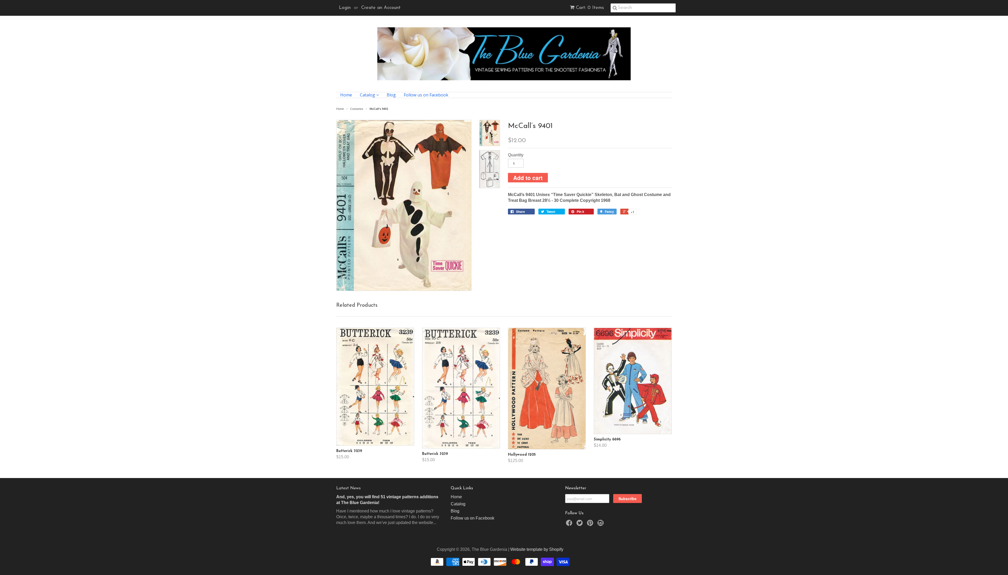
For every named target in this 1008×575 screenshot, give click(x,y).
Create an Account (381, 8)
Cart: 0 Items (590, 8)
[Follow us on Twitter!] (580, 524)
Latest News (348, 488)
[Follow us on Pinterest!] (591, 524)
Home (346, 95)
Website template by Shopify (536, 549)
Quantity (515, 155)
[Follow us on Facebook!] (570, 524)
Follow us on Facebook (426, 95)
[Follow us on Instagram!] (601, 524)
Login (345, 8)
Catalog (368, 95)
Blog (391, 95)
